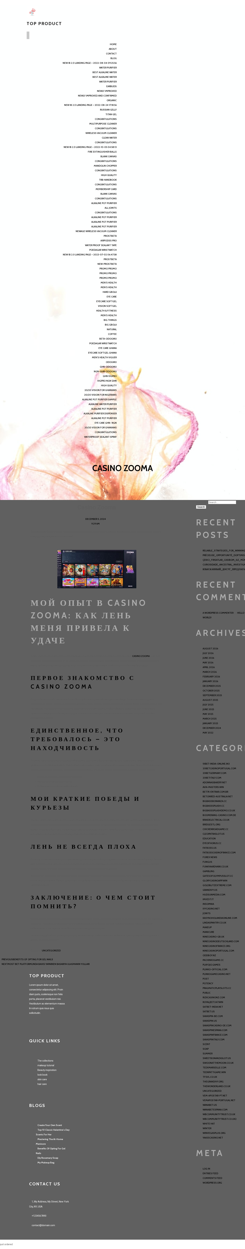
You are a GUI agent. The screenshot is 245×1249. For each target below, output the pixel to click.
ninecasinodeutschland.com (221, 941)
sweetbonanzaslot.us (217, 1058)
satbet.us (209, 1011)
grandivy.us (210, 889)
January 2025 (210, 723)
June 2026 (208, 657)
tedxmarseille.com (214, 1067)
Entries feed (210, 1173)
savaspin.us (210, 1020)
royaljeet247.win (213, 1002)
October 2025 (211, 690)
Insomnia (208, 903)
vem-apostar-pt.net (215, 1095)
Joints (206, 913)
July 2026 (208, 653)
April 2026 (209, 667)
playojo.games (211, 964)
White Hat (209, 1123)
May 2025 (208, 713)
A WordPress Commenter (218, 612)
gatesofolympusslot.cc (218, 875)
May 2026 (208, 662)
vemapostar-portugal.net (219, 1100)
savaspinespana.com (215, 1030)
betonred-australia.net (218, 796)
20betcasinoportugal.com (219, 768)
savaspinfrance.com (215, 1034)
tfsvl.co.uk (210, 1076)
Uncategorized (51, 950)
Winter (207, 1128)
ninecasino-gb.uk (213, 936)
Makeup (207, 927)
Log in (206, 1168)
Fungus (207, 861)
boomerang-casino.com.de (219, 815)
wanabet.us (210, 1104)
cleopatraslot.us (213, 833)
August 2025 (210, 699)
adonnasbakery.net (215, 782)
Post (206, 978)
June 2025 (208, 709)
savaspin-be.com (213, 1016)
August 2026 (210, 648)
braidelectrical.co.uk (216, 819)
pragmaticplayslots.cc (217, 988)
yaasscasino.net (213, 1137)
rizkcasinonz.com (214, 997)
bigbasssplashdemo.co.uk (219, 810)
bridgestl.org (211, 824)
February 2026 (211, 676)
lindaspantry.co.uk (214, 922)
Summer (207, 1053)
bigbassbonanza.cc (215, 801)
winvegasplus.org (214, 1132)
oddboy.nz (209, 955)
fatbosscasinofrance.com (219, 852)
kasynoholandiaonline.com (220, 917)
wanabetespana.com (215, 1109)
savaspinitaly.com (213, 1039)
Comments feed (212, 1178)
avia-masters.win (213, 787)
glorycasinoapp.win (215, 880)
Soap (206, 1048)
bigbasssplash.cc (213, 805)
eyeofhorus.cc (212, 843)
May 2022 (208, 732)
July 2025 (208, 704)
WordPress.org (212, 1182)
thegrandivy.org (213, 1081)
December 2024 (212, 728)
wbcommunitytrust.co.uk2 (219, 1118)
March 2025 (209, 718)
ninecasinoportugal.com (218, 950)
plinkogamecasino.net (216, 974)
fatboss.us (209, 847)
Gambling (208, 871)
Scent (206, 1044)
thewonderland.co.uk (216, 1086)
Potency (208, 983)
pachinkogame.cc (213, 960)
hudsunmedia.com (214, 894)
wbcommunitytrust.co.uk (219, 1114)
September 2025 (212, 695)
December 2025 (212, 685)
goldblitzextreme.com (217, 885)
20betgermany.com (214, 773)
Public (206, 992)
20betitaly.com (212, 777)
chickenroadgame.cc (215, 829)
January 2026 (210, 681)
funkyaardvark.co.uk (215, 866)
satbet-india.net (213, 1006)
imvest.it (208, 899)
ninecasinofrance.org (216, 946)
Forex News (210, 857)
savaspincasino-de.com (217, 1025)
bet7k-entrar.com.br (215, 791)
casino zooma (141, 656)
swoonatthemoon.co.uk (218, 1062)
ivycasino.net (211, 908)
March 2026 (210, 671)
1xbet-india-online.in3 (216, 763)
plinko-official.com (215, 969)
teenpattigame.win (214, 1072)
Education (209, 838)
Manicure (208, 931)
